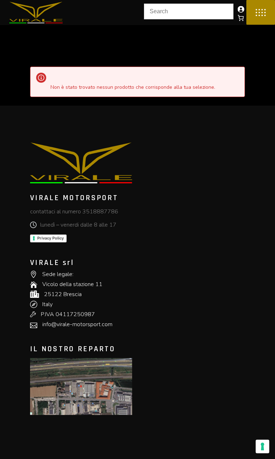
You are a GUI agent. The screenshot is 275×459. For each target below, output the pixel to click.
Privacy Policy (50, 238)
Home (36, 34)
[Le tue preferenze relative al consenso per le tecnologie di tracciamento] (262, 446)
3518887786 (100, 212)
